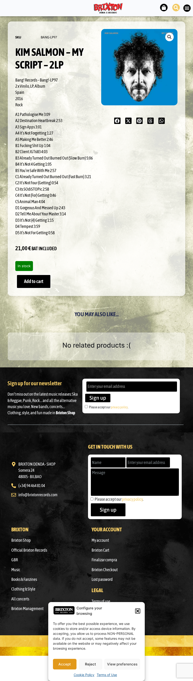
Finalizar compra (104, 560)
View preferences (122, 664)
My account (100, 540)
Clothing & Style (23, 589)
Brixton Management (27, 608)
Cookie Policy (84, 675)
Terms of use (101, 601)
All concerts (20, 599)
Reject (90, 664)
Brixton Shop (21, 540)
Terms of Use (107, 675)
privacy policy (119, 407)
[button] (137, 611)
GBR (14, 560)
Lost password (102, 579)
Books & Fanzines (24, 579)
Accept (64, 664)
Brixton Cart (100, 550)
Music (15, 569)
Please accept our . (108, 407)
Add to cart (33, 281)
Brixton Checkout (105, 569)
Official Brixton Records (29, 550)
